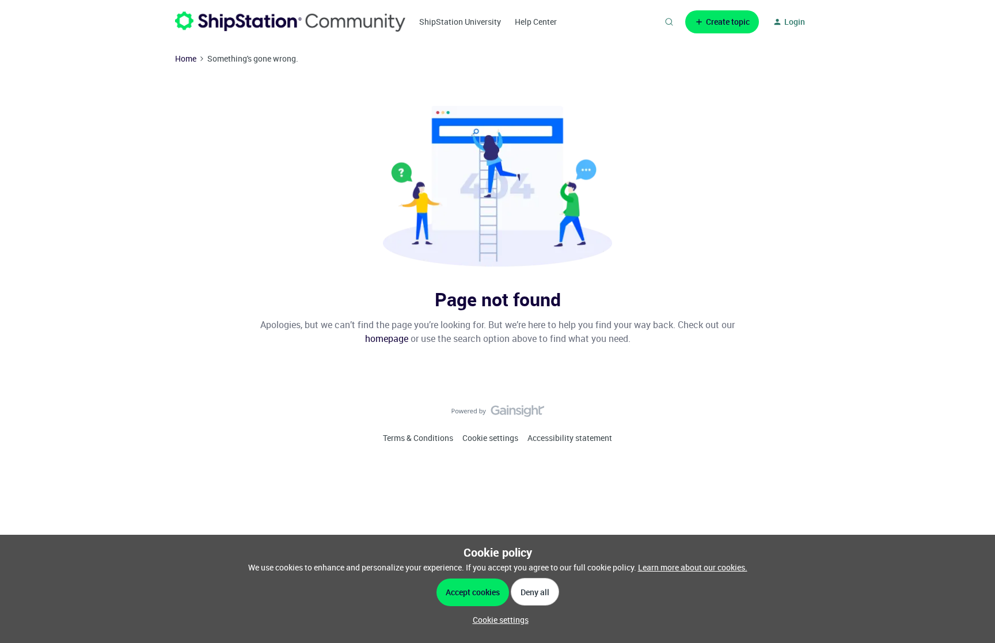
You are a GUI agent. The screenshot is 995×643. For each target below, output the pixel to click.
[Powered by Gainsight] (497, 414)
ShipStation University (460, 21)
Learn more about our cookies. (692, 567)
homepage (386, 338)
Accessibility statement (569, 437)
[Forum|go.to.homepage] (290, 22)
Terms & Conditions (418, 437)
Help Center (536, 21)
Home (185, 58)
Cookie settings (490, 437)
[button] (722, 21)
